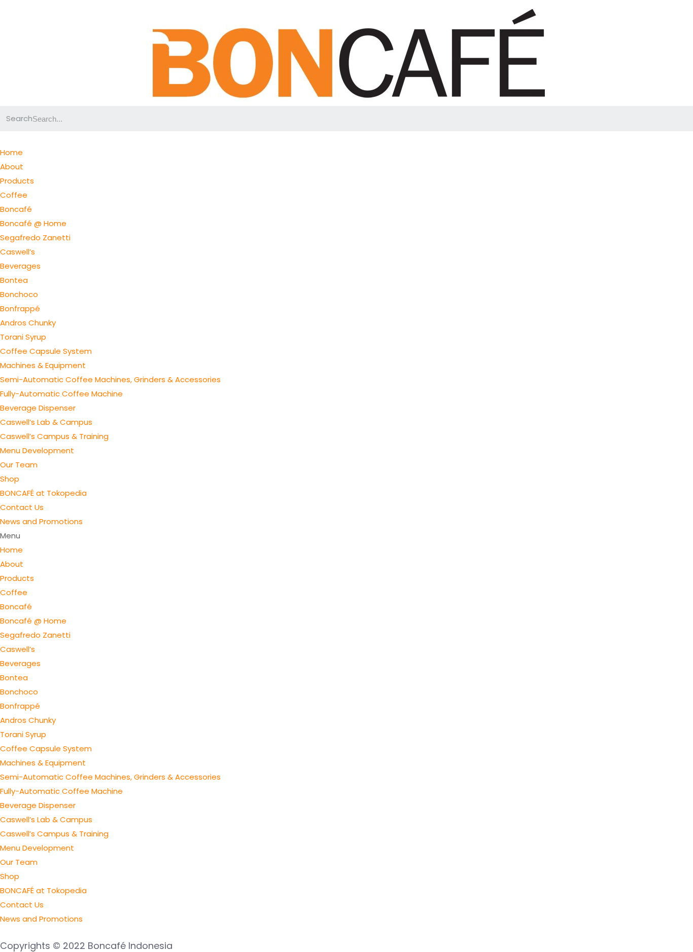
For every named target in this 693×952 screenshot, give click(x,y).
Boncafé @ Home (33, 223)
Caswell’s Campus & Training (54, 436)
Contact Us (22, 507)
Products (17, 180)
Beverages (20, 266)
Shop (9, 478)
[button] (346, 536)
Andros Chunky (28, 322)
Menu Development (37, 450)
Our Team (19, 464)
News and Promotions (41, 521)
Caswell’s (17, 251)
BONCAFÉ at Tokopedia (43, 493)
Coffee (13, 195)
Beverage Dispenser (38, 407)
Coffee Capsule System (46, 351)
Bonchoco (19, 294)
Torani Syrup (23, 337)
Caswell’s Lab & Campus (46, 422)
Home (11, 152)
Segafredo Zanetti (35, 237)
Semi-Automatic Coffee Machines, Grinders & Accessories (110, 379)
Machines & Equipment (43, 365)
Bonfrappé (20, 308)
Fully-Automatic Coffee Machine (61, 393)
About (11, 166)
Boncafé (16, 209)
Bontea (14, 280)
